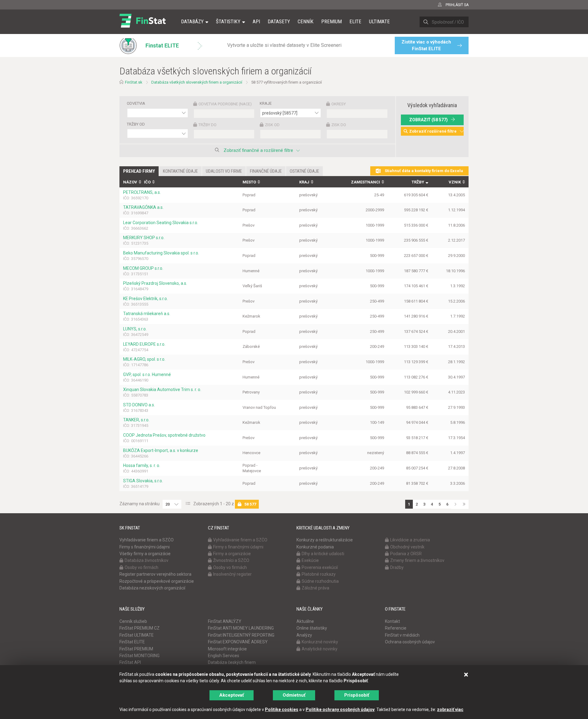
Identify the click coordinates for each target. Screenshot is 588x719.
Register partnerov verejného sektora (155, 574)
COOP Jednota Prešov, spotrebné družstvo (164, 435)
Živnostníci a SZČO (231, 560)
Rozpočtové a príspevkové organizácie (156, 581)
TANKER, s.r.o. (136, 419)
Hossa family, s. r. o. (141, 465)
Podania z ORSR (406, 553)
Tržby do (207, 124)
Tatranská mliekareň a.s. (146, 313)
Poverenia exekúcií (320, 567)
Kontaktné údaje (180, 171)
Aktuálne (305, 621)
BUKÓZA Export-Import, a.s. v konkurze (160, 450)
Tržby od (136, 124)
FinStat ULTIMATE (136, 635)
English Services (223, 655)
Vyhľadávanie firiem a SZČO (146, 539)
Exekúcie (310, 560)
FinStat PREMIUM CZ (139, 628)
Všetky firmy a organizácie (145, 553)
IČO (147, 182)
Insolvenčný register (232, 574)
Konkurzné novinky (320, 641)
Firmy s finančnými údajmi (144, 546)
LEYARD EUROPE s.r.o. (144, 344)
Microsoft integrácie (227, 648)
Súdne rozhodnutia (320, 581)
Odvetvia (136, 103)
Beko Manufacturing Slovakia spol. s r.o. (161, 252)
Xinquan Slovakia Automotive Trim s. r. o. (162, 389)
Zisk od (272, 124)
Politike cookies (281, 709)
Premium (331, 21)
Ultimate (379, 21)
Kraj (304, 182)
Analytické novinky (319, 648)
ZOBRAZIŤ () (428, 119)
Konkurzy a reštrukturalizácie (324, 539)
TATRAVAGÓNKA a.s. (143, 207)
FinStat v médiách (402, 635)
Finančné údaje (266, 171)
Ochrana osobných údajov (410, 641)
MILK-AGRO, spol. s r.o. (144, 359)
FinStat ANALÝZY (224, 621)
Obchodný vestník (407, 546)
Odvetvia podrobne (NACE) (225, 104)
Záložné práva (315, 587)
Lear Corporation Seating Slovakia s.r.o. (160, 222)
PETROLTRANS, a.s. (142, 192)
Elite (355, 21)
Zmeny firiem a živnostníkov (417, 560)
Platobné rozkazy (319, 574)
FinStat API (130, 662)
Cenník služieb (133, 621)
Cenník (306, 21)
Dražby (397, 567)
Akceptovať (231, 695)
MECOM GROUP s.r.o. (143, 268)
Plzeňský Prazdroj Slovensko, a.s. (155, 283)
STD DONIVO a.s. (139, 404)
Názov (130, 182)
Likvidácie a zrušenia (410, 539)
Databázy (192, 21)
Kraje (266, 103)
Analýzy (304, 635)
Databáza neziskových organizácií (152, 587)
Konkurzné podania (315, 546)
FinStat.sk (133, 82)
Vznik (455, 182)
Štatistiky (228, 21)
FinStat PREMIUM (136, 648)
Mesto (249, 182)
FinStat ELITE (132, 641)
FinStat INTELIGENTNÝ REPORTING (241, 635)
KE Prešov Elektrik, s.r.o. (145, 298)
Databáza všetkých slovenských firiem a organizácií (196, 82)
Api (256, 21)
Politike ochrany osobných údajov (340, 709)
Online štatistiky (311, 628)
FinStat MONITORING (139, 655)
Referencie (395, 628)
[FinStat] (142, 25)
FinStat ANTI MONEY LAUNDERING (241, 628)
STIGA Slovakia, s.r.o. (143, 480)
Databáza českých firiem (232, 662)
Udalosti (224, 171)
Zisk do (338, 124)
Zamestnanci (365, 182)
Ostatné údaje (304, 171)
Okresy (338, 104)
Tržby (418, 182)
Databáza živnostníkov (146, 560)
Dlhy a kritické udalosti (323, 553)
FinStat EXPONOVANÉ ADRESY (238, 641)
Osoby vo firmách (141, 567)
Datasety (279, 21)
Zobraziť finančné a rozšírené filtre (258, 150)
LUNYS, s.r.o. (135, 328)
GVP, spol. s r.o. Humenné (147, 374)
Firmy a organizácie (232, 553)
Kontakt (392, 621)
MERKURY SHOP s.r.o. (143, 237)
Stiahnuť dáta (423, 170)
